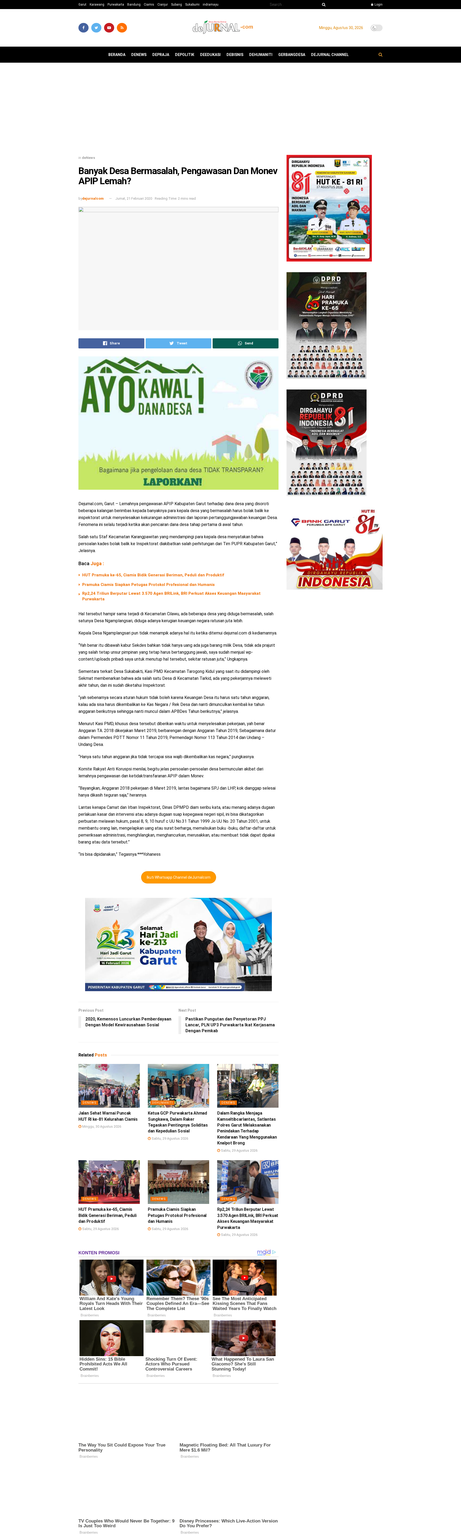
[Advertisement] (230, 111)
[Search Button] (322, 4)
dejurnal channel (330, 55)
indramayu (210, 4)
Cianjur (162, 4)
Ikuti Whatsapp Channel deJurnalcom (178, 877)
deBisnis (234, 55)
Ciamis (149, 4)
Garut (82, 4)
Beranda (116, 55)
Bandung (134, 4)
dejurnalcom (93, 198)
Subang (176, 4)
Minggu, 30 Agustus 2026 (101, 1126)
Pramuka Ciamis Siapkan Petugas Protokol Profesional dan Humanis (148, 584)
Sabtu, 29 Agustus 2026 (169, 1138)
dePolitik (184, 55)
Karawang (97, 4)
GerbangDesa (291, 55)
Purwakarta (116, 4)
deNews (138, 55)
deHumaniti (260, 55)
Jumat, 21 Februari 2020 (133, 198)
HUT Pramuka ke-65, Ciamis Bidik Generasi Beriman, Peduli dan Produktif (153, 575)
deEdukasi (210, 55)
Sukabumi (192, 4)
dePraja (160, 55)
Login (378, 4)
